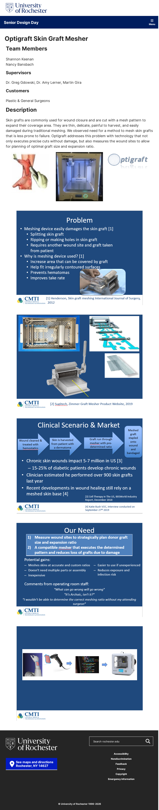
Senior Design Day (21, 22)
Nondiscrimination (121, 758)
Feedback (121, 764)
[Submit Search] (148, 741)
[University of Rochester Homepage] (26, 8)
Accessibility (121, 753)
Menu (152, 24)
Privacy (121, 769)
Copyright (121, 774)
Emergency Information (121, 779)
